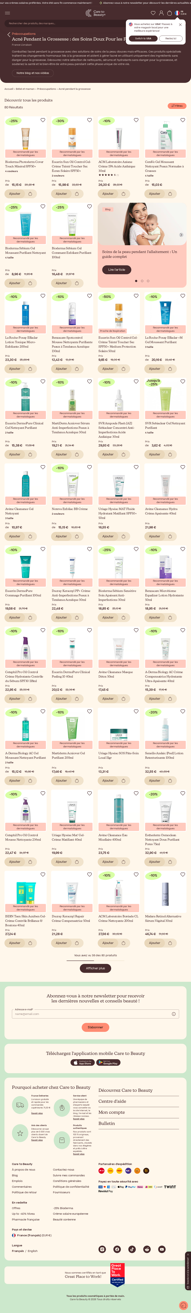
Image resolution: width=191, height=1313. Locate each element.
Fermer (180, 25)
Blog (15, 1175)
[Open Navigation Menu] (7, 13)
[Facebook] (117, 1249)
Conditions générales (67, 1181)
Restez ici (170, 38)
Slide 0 (136, 281)
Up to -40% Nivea (23, 1214)
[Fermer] (188, 1254)
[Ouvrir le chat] (183, 1305)
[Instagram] (102, 1249)
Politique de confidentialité (71, 1187)
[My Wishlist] (153, 13)
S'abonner (95, 1027)
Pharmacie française (26, 1220)
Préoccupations (24, 34)
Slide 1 (142, 281)
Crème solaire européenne (70, 1214)
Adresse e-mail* (24, 1009)
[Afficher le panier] (170, 13)
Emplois (17, 1181)
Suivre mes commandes (69, 1175)
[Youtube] (162, 1249)
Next (181, 235)
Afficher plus (95, 968)
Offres (16, 1208)
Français (18, 1251)
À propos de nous (23, 1170)
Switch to (143, 38)
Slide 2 (148, 281)
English (32, 1251)
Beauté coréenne (64, 1220)
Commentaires (22, 1187)
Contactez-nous (63, 1170)
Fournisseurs (61, 1192)
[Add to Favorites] (43, 120)
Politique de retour (24, 1192)
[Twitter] (147, 1249)
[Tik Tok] (132, 1249)
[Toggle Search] (15, 13)
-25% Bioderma (63, 1208)
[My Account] (161, 13)
